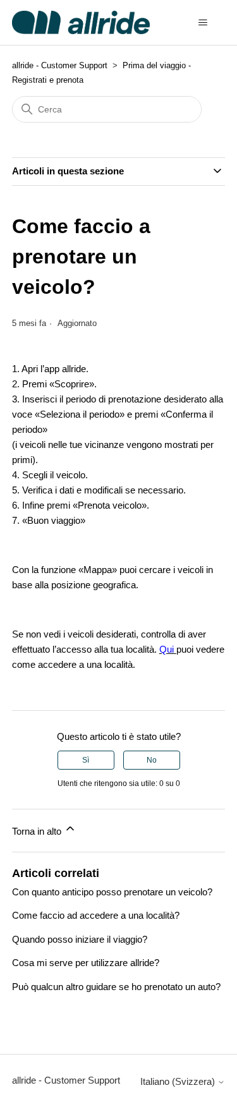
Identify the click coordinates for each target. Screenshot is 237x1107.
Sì (85, 760)
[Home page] (81, 22)
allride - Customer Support (59, 65)
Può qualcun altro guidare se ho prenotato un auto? (116, 986)
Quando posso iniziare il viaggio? (79, 939)
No (152, 760)
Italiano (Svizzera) (178, 1081)
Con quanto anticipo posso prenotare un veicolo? (112, 891)
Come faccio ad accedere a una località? (95, 915)
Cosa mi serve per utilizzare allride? (85, 962)
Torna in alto (38, 831)
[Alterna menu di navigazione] (202, 23)
